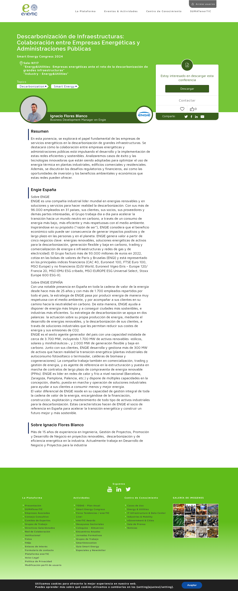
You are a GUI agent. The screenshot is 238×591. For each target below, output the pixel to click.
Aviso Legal (32, 557)
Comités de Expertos (38, 520)
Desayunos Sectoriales (90, 524)
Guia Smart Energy (87, 546)
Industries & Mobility (140, 516)
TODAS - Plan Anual (88, 505)
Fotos (28, 539)
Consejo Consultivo (37, 516)
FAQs (28, 542)
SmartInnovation (86, 542)
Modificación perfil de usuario (43, 565)
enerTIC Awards (85, 520)
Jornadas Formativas (89, 535)
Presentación (33, 505)
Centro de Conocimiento (164, 11)
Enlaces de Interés (36, 546)
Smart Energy (64, 86)
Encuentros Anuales (88, 531)
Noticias (132, 527)
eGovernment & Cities (140, 520)
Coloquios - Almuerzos (90, 527)
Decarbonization (32, 86)
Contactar (187, 100)
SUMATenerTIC (200, 11)
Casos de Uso (135, 505)
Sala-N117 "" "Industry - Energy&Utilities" (85, 68)
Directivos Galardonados (40, 527)
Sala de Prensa (136, 524)
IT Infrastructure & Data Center (146, 513)
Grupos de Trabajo (36, 524)
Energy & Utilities (138, 509)
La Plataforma (85, 11)
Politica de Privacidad (38, 561)
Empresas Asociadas (37, 513)
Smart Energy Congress (90, 509)
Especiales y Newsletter (91, 550)
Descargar (187, 88)
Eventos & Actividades (121, 11)
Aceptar (192, 585)
